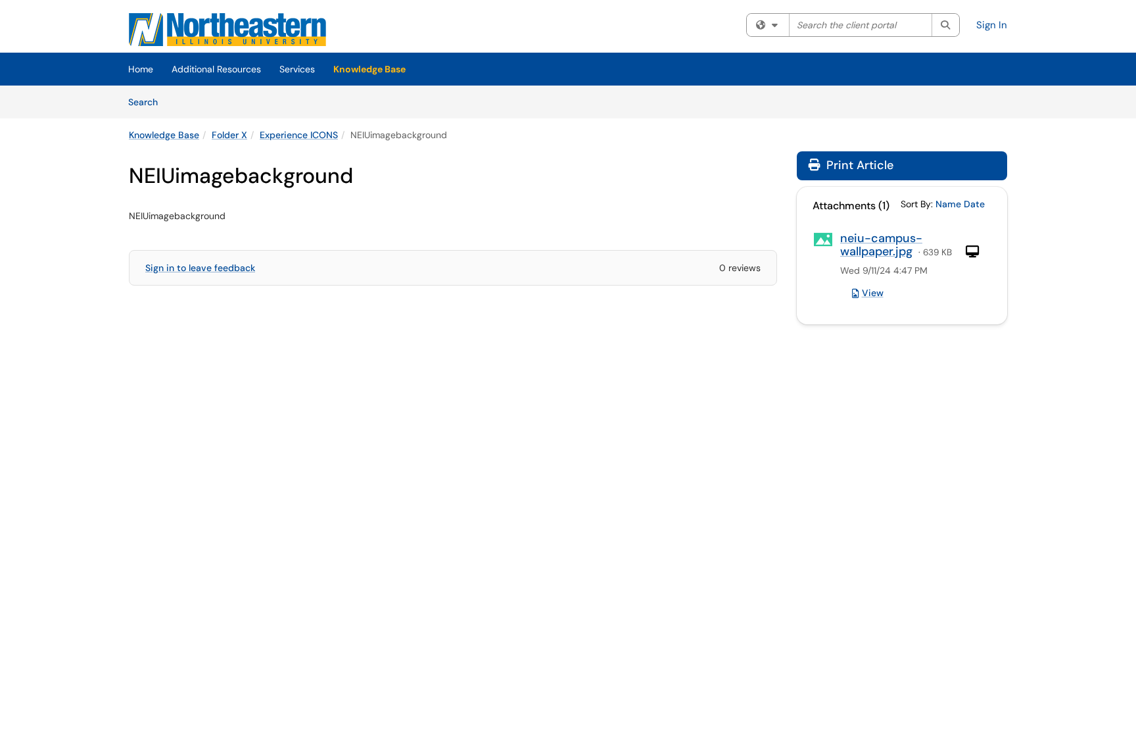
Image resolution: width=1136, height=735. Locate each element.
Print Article (858, 165)
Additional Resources (216, 69)
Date (974, 204)
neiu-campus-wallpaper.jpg (881, 244)
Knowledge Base (369, 69)
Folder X (229, 135)
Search (147, 101)
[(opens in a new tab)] (227, 29)
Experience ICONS (299, 135)
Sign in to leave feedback (200, 268)
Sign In (991, 25)
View (873, 293)
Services (297, 69)
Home (140, 69)
